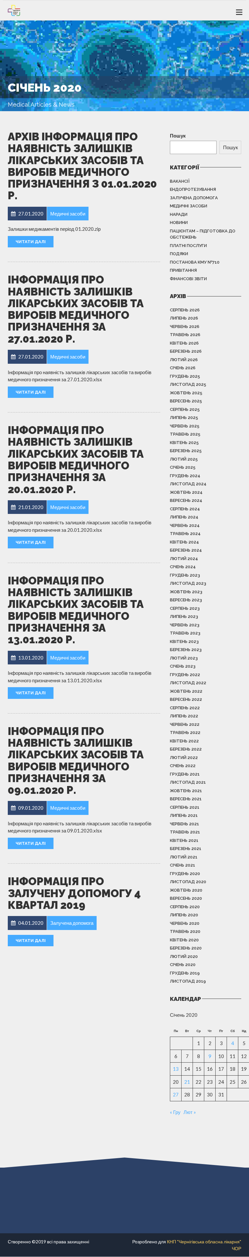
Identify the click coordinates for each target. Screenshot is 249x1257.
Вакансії (180, 181)
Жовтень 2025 (186, 392)
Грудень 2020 (185, 873)
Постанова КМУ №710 (194, 262)
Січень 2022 (183, 765)
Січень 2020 (183, 964)
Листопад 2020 (188, 881)
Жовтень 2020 (186, 890)
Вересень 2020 (186, 898)
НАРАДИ (178, 214)
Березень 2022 (186, 749)
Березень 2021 (185, 848)
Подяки (179, 253)
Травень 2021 (185, 832)
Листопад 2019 (188, 981)
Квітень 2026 (184, 343)
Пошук (178, 135)
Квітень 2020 (184, 939)
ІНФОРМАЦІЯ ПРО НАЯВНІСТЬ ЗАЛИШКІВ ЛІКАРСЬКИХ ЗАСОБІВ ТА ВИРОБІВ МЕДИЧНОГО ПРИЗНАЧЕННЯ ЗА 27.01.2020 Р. (76, 309)
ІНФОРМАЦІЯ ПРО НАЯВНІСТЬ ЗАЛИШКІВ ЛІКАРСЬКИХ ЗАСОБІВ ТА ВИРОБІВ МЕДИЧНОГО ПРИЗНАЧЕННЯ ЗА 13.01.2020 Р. (76, 610)
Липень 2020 (184, 914)
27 (176, 1094)
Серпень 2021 (184, 807)
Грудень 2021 (185, 774)
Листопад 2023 (188, 583)
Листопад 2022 (188, 682)
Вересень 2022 (186, 699)
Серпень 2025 (185, 409)
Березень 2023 (186, 649)
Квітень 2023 (184, 641)
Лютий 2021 (183, 857)
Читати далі (31, 241)
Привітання (183, 270)
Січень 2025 (183, 467)
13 (176, 1069)
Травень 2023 (185, 633)
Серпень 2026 (185, 310)
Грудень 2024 (185, 475)
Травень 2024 (185, 533)
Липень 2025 (184, 417)
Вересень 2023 (186, 599)
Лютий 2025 (184, 459)
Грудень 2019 (185, 973)
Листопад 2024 (188, 483)
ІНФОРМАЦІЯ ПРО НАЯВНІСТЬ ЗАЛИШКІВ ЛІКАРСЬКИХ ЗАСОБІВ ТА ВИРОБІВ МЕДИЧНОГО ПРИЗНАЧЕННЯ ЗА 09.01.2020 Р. (76, 760)
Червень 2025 (184, 426)
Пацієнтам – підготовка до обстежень (202, 234)
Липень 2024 (184, 517)
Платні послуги (188, 245)
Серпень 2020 (185, 906)
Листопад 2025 (188, 384)
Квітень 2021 (184, 840)
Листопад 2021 (188, 782)
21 (187, 1082)
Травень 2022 (185, 732)
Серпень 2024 (185, 508)
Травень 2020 (185, 931)
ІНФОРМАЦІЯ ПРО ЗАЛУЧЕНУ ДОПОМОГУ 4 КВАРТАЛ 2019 (74, 893)
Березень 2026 (186, 351)
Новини (179, 222)
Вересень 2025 (186, 401)
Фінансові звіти (188, 278)
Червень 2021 (184, 823)
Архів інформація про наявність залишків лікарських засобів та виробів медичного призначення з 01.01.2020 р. (82, 166)
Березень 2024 (186, 550)
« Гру (175, 1112)
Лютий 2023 (184, 658)
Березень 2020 (186, 948)
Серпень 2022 (185, 707)
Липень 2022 (184, 716)
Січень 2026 (183, 367)
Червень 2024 (185, 525)
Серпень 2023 (185, 608)
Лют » (190, 1112)
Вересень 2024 (186, 500)
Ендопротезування (193, 189)
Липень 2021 (184, 815)
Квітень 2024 (184, 542)
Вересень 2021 (186, 798)
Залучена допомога (194, 197)
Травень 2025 (185, 434)
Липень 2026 (184, 318)
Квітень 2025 (184, 442)
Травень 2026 (185, 334)
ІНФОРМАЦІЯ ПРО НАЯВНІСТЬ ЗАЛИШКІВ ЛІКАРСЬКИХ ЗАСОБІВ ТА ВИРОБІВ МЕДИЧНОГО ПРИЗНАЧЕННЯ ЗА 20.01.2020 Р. (76, 459)
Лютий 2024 (184, 558)
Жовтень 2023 (186, 591)
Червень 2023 (184, 624)
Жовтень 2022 (186, 691)
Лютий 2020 (184, 956)
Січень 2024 (183, 566)
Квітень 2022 (184, 741)
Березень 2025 (186, 450)
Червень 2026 (184, 326)
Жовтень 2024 (186, 492)
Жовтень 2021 (186, 790)
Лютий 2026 (184, 359)
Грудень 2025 (185, 376)
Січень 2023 (183, 666)
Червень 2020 (184, 923)
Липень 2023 (184, 616)
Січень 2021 (182, 865)
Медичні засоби (188, 205)
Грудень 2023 (185, 575)
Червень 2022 (184, 724)
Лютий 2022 (184, 757)
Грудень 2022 (185, 674)
